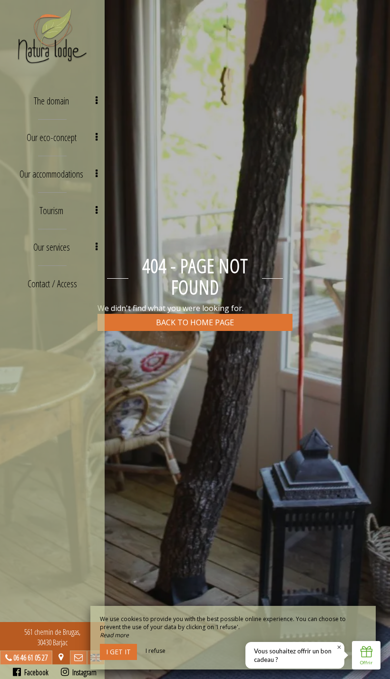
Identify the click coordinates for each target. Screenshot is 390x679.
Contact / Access (52, 283)
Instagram (83, 672)
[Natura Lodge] (52, 35)
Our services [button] (51, 247)
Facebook (35, 672)
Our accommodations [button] (51, 174)
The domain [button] (51, 100)
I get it (118, 651)
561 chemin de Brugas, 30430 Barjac (52, 637)
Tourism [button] (51, 210)
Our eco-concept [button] (52, 137)
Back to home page (195, 322)
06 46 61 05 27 (30, 657)
